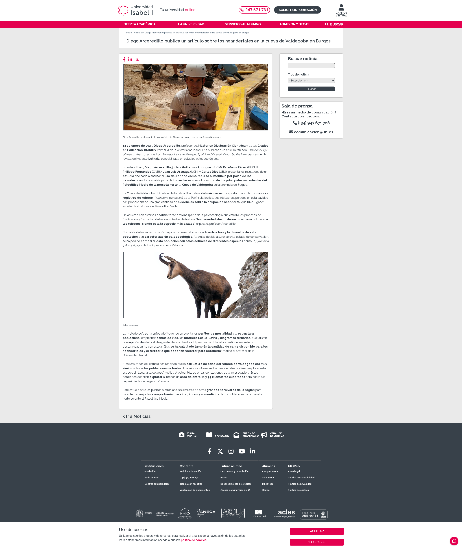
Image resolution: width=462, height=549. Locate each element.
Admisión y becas (294, 24)
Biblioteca (267, 484)
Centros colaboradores (157, 484)
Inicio (129, 32)
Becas (224, 477)
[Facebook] (125, 59)
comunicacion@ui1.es (313, 132)
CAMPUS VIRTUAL (341, 14)
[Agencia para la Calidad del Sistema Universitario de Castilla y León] (233, 513)
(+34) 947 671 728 (313, 122)
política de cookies (193, 540)
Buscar (336, 24)
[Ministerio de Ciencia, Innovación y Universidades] (155, 513)
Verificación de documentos (195, 490)
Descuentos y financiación (235, 471)
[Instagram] (231, 451)
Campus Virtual (270, 471)
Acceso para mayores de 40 (235, 490)
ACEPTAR (317, 531)
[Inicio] (174, 10)
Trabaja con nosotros (191, 484)
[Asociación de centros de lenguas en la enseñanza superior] (284, 513)
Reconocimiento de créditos (236, 484)
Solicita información (298, 10)
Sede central (152, 477)
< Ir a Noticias (137, 416)
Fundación (150, 471)
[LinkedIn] (131, 59)
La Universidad (191, 24)
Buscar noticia (302, 58)
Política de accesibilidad (301, 477)
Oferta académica (139, 24)
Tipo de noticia (298, 74)
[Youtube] (242, 451)
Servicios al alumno (243, 24)
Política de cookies (298, 490)
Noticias (138, 32)
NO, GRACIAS (317, 542)
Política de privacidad (299, 484)
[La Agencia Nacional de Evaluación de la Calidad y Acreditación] (206, 513)
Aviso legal (294, 471)
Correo (266, 490)
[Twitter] (138, 59)
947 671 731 (256, 10)
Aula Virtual (268, 477)
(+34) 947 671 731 (189, 477)
